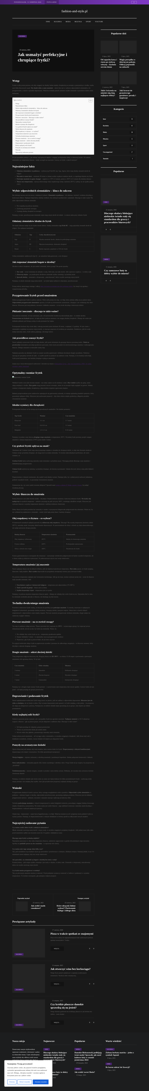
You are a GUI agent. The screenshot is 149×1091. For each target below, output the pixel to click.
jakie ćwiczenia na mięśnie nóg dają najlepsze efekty (56, 286)
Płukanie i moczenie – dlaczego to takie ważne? (29, 117)
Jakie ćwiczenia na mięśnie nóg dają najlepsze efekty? (108, 93)
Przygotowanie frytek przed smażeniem (27, 115)
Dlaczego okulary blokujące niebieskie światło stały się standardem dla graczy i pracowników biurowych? (118, 218)
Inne (48, 21)
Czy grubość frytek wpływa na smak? (26, 127)
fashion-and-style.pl (74, 11)
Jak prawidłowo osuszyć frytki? (24, 120)
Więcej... (57, 948)
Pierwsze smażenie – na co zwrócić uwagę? (28, 138)
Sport (88, 21)
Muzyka (78, 21)
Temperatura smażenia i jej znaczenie (26, 133)
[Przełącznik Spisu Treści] (89, 100)
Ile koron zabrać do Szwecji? (118, 1067)
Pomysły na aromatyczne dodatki (25, 147)
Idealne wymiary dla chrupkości (24, 124)
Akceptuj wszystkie (41, 1082)
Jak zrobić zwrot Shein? (84, 1072)
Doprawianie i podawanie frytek (24, 143)
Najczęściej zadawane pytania (24, 152)
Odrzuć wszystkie (24, 1082)
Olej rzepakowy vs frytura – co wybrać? (27, 131)
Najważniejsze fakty (21, 106)
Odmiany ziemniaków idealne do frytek (27, 110)
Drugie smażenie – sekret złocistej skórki (27, 140)
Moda (68, 21)
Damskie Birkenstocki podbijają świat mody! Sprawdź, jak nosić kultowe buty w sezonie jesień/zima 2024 (88, 1056)
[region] (28, 1073)
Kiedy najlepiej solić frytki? (23, 145)
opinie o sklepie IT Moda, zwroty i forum (69, 485)
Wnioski (18, 150)
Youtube (99, 21)
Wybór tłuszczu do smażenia (23, 129)
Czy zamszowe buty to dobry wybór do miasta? (116, 272)
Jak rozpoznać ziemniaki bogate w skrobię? (28, 113)
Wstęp (17, 103)
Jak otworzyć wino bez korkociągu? (71, 969)
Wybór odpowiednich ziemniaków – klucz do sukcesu (31, 108)
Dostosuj (12, 1082)
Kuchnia (58, 21)
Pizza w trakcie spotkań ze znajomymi (72, 933)
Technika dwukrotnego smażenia (25, 136)
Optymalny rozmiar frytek (23, 122)
